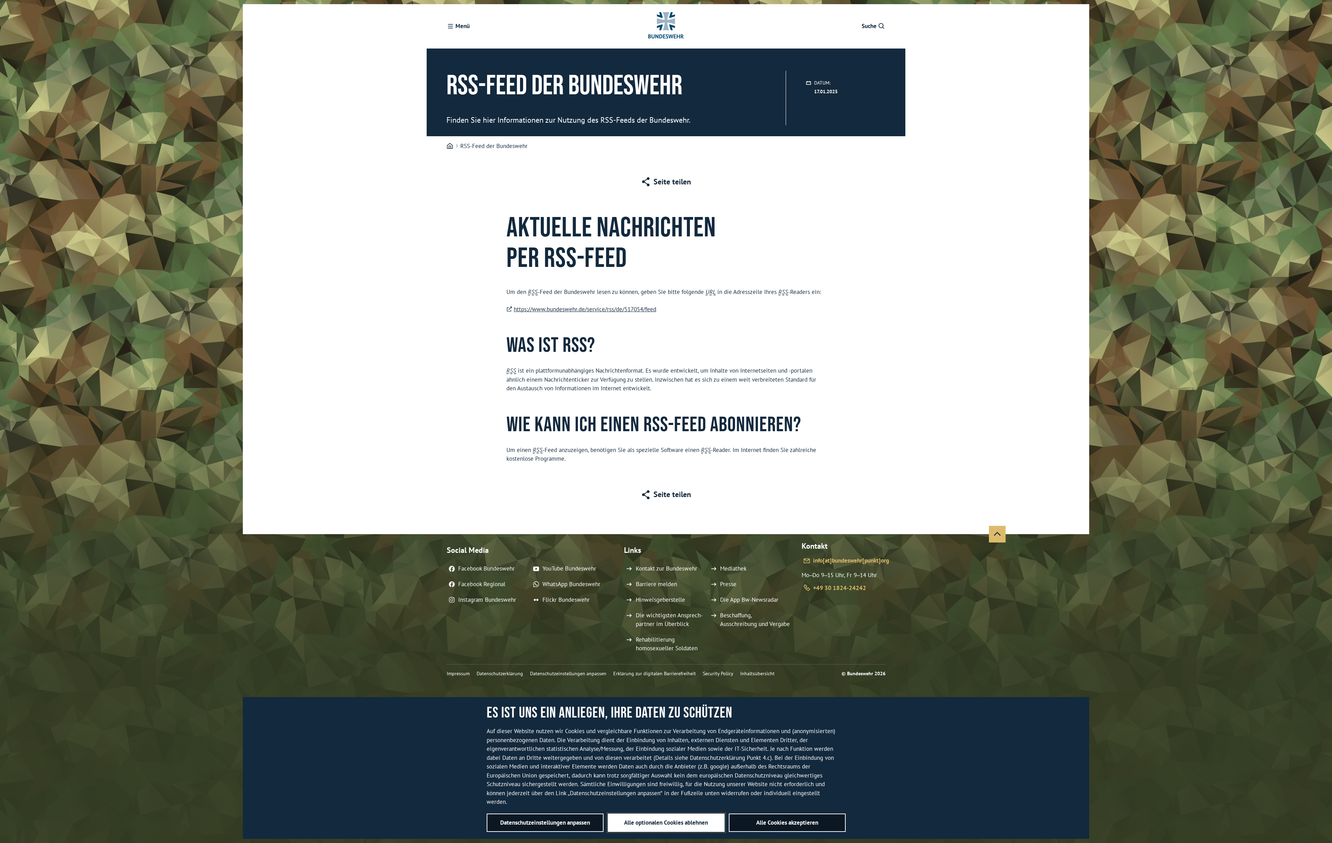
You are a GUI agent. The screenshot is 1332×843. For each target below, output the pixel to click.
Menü (462, 26)
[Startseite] (449, 146)
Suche (869, 26)
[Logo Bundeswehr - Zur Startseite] (666, 26)
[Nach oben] (997, 534)
